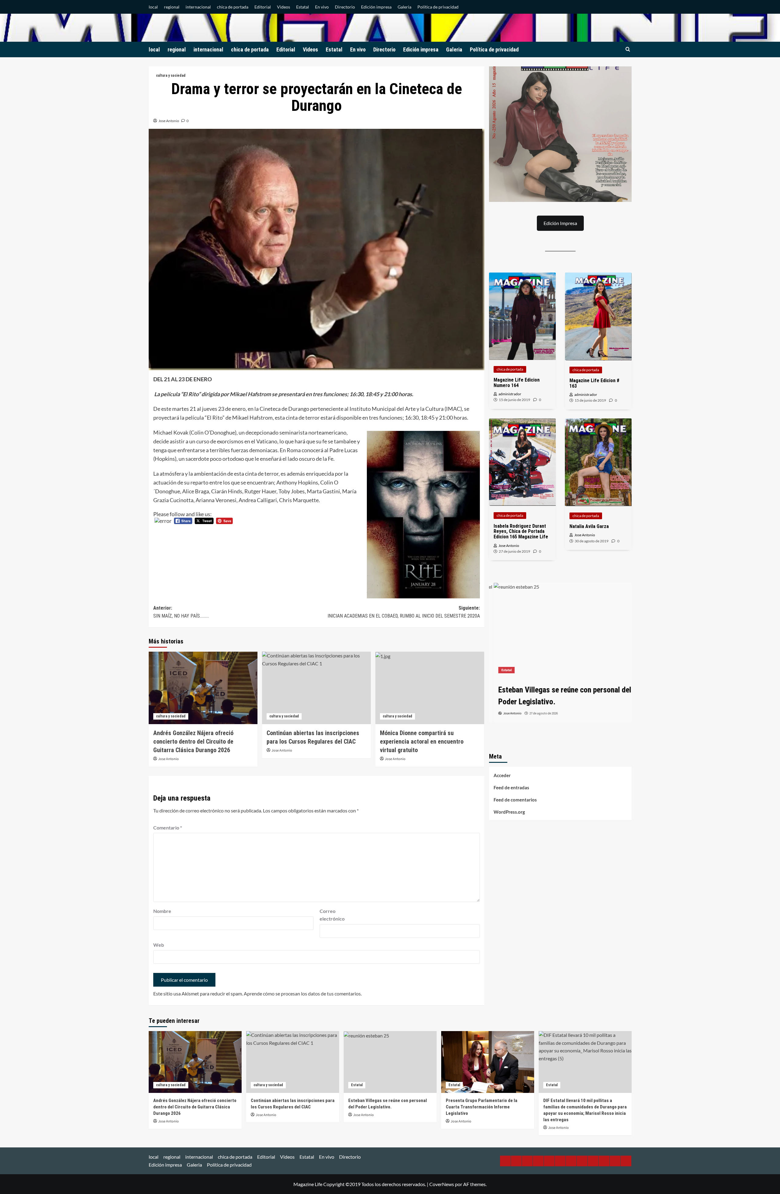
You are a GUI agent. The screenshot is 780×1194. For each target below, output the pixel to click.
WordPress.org (509, 812)
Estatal (302, 6)
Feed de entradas (511, 787)
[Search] (628, 49)
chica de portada (232, 6)
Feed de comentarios (515, 799)
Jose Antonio (168, 120)
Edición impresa (376, 6)
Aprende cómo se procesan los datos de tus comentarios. (303, 993)
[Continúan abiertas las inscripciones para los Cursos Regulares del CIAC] (316, 688)
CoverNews (441, 1184)
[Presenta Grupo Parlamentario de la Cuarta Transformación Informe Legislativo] (487, 1062)
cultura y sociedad (171, 75)
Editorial (262, 6)
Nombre (162, 911)
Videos (283, 6)
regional (171, 6)
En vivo (322, 6)
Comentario (167, 827)
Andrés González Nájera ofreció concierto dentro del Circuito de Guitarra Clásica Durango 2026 (193, 741)
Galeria (404, 6)
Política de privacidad (438, 6)
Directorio (345, 6)
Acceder (502, 775)
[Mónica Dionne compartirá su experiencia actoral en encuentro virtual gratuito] (429, 688)
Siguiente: (404, 612)
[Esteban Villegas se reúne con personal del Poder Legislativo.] (560, 630)
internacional (198, 6)
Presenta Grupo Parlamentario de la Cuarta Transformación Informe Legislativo (481, 1107)
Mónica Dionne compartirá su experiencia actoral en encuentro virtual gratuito (421, 741)
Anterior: (181, 612)
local (153, 6)
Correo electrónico (332, 915)
